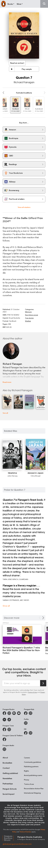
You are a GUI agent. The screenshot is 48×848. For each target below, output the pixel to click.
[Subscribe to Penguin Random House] (43, 683)
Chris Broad (35, 475)
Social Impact (8, 794)
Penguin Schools (10, 789)
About (5, 757)
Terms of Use (32, 692)
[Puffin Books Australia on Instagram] (25, 723)
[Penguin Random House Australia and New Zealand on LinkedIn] (4, 719)
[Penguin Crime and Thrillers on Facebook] (4, 739)
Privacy (26, 779)
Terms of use (29, 784)
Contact (6, 768)
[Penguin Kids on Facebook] (25, 713)
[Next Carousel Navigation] (43, 617)
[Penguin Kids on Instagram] (30, 713)
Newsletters (7, 778)
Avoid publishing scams (33, 775)
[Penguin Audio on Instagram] (4, 749)
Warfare (28, 321)
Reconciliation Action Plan (33, 788)
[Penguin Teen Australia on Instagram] (9, 729)
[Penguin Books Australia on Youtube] (19, 713)
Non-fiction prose (31, 315)
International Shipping (32, 793)
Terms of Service (25, 832)
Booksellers (7, 763)
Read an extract (17, 63)
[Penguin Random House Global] (10, 837)
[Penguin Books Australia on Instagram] (9, 713)
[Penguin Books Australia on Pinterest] (14, 713)
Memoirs (28, 312)
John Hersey (12, 475)
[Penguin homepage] (3, 4)
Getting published (10, 773)
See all (5, 413)
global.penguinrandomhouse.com (17, 844)
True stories (29, 318)
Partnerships (8, 783)
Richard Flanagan (24, 82)
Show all (6, 605)
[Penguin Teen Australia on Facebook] (4, 729)
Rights (26, 771)
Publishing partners (31, 766)
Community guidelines (32, 762)
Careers (27, 757)
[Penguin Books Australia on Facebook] (4, 713)
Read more (7, 382)
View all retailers (24, 207)
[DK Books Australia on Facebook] (25, 733)
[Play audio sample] (11, 69)
